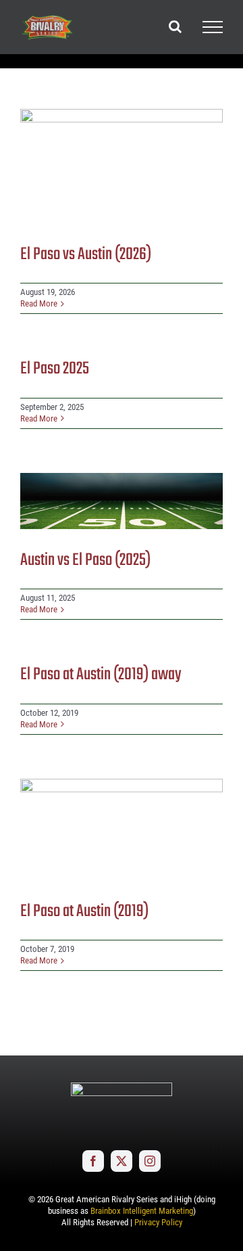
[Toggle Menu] (213, 27)
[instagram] (150, 1161)
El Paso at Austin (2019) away (101, 674)
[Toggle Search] (175, 26)
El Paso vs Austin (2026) (85, 254)
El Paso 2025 (54, 368)
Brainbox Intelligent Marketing (141, 1211)
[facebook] (93, 1161)
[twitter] (121, 1161)
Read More (38, 303)
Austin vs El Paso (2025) (85, 560)
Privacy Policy (158, 1222)
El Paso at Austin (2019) (84, 911)
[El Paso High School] (121, 166)
